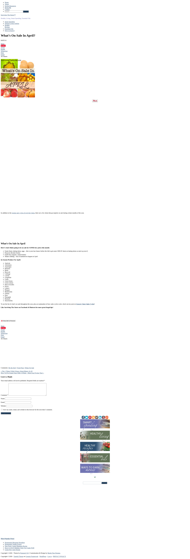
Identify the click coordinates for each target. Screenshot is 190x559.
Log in (50, 556)
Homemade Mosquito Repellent (15, 542)
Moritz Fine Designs (54, 553)
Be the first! (12, 368)
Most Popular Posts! (7, 538)
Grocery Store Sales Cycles (85, 304)
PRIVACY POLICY (59, 556)
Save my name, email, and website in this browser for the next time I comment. (27, 410)
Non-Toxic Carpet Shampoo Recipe (16, 546)
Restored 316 (24, 553)
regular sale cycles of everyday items (23, 213)
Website (3, 406)
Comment (4, 395)
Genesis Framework (32, 556)
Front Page (20, 368)
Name (3, 398)
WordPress (42, 556)
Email (2, 402)
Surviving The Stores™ (8, 15)
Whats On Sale (29, 368)
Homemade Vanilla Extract (13, 544)
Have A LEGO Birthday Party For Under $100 (19, 548)
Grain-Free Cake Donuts (12, 550)
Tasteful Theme (18, 556)
